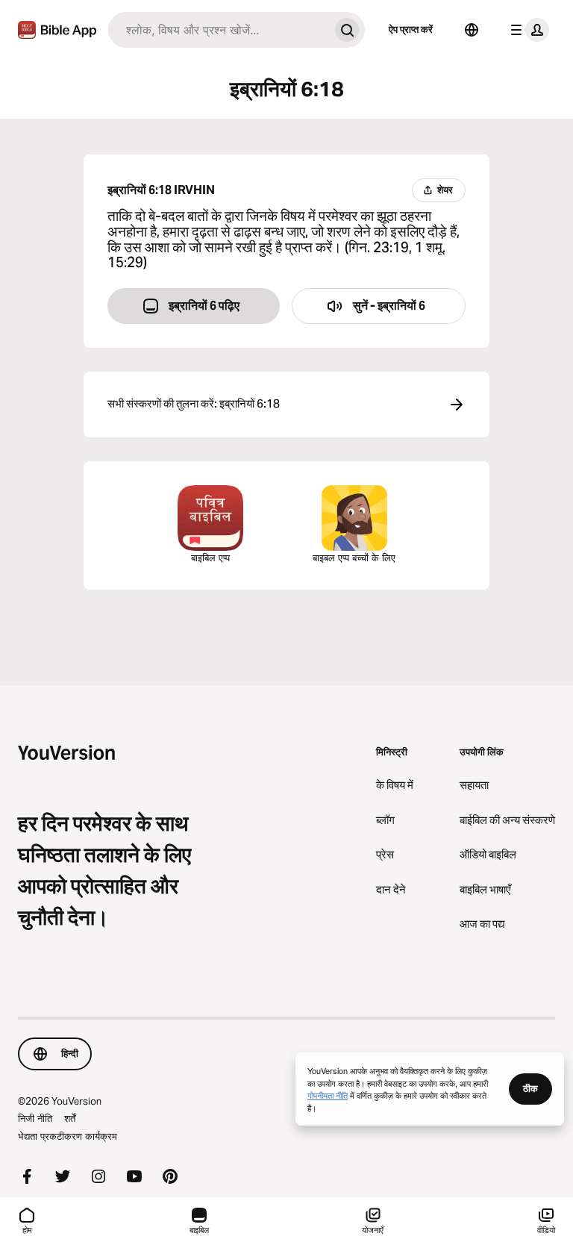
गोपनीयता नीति (327, 1095)
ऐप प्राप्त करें (411, 29)
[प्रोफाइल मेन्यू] (526, 30)
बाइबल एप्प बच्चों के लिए (354, 558)
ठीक (530, 1088)
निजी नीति (35, 1118)
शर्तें (69, 1118)
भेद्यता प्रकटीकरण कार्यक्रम (67, 1136)
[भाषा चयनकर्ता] (471, 30)
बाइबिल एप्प (210, 558)
